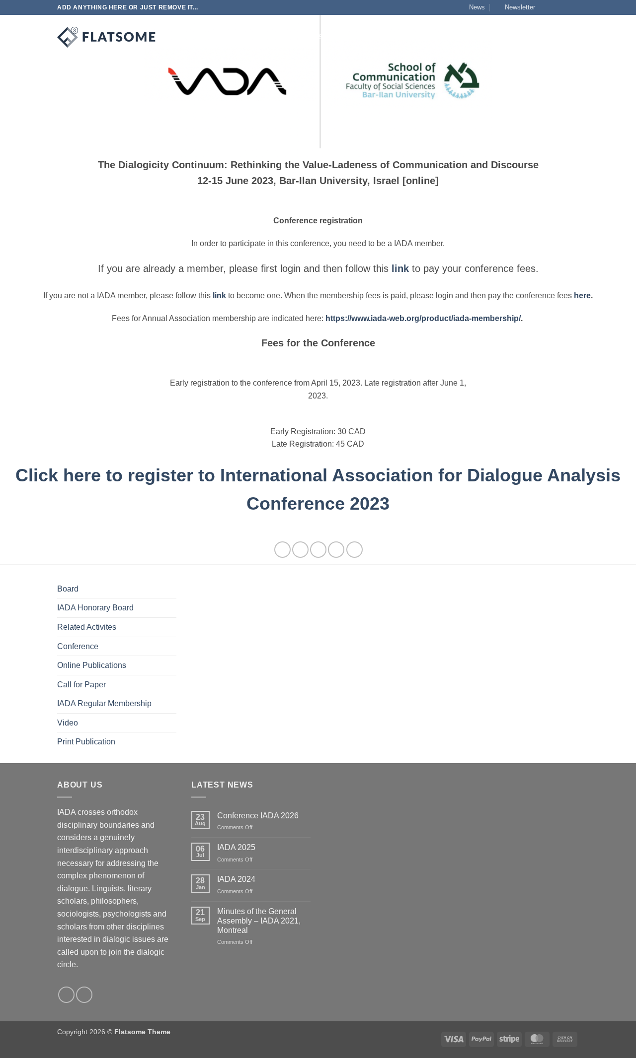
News (477, 7)
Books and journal (335, 37)
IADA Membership (411, 37)
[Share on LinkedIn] (354, 549)
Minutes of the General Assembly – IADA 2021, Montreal (259, 920)
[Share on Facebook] (282, 549)
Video (67, 723)
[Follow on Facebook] (546, 7)
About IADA (206, 37)
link (219, 295)
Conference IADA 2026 (258, 815)
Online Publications (91, 665)
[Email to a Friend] (318, 549)
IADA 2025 (236, 847)
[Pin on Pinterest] (336, 549)
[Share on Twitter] (300, 549)
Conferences (266, 37)
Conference (77, 646)
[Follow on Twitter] (564, 7)
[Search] (175, 37)
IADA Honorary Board (95, 607)
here (582, 295)
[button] (515, 7)
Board (68, 589)
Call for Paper (81, 684)
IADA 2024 (236, 879)
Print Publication (86, 741)
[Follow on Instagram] (555, 7)
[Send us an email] (574, 7)
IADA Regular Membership (104, 703)
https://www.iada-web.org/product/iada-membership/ (423, 318)
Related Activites (86, 627)
